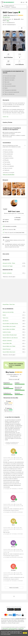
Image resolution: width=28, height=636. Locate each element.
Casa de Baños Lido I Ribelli (9, 346)
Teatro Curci (5, 318)
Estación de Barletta (7, 273)
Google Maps (6, 304)
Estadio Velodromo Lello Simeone (10, 337)
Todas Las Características (8, 174)
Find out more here (15, 631)
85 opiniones (6, 17)
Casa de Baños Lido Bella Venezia (10, 323)
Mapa (8, 20)
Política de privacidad (12, 628)
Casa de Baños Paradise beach (10, 335)
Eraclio (4, 315)
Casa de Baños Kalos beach (9, 352)
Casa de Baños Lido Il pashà (9, 326)
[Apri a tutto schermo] (24, 32)
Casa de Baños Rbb (7, 343)
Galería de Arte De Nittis (8, 312)
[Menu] (26, 2)
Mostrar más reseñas (14, 587)
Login (23, 2)
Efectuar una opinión (13, 379)
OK (25, 633)
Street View (12, 304)
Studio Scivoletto (11, 629)
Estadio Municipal (6, 349)
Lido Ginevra (5, 320)
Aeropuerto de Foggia (7, 266)
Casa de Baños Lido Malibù (9, 329)
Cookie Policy (21, 628)
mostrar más (5, 116)
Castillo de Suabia (7, 332)
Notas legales (5, 628)
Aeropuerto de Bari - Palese (9, 263)
